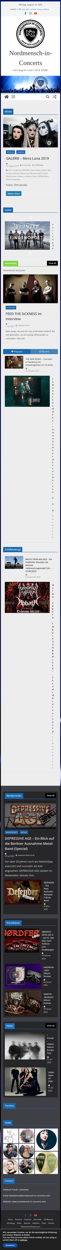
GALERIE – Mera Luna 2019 (27, 158)
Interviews (11, 308)
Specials (24, 832)
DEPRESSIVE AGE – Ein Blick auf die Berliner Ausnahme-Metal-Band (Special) (29, 843)
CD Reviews (48, 1219)
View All (52, 263)
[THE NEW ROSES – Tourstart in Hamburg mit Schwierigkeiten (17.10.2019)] (14, 362)
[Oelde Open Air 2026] (25, 1081)
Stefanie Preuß (23, 325)
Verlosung (11, 1223)
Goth (32, 170)
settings (23, 1240)
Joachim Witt (46, 170)
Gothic (37, 170)
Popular (18, 351)
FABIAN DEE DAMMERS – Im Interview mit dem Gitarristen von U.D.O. (53, 443)
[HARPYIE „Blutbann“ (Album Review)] (23, 1003)
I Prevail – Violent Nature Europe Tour (50, 1044)
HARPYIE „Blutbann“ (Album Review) (49, 998)
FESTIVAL (26, 170)
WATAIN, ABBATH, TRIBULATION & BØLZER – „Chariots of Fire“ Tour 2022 (53, 656)
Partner (51, 1223)
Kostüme (9, 173)
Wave (46, 176)
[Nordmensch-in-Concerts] (6, 96)
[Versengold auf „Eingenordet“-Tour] (27, 237)
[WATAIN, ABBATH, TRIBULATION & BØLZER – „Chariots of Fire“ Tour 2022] (27, 676)
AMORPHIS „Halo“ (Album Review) (49, 972)
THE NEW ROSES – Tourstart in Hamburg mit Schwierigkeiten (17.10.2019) (39, 362)
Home (10, 1219)
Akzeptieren (10, 1245)
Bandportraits (11, 832)
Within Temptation (13, 179)
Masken (17, 173)
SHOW (40, 176)
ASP (9, 170)
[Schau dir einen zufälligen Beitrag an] (54, 96)
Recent (45, 351)
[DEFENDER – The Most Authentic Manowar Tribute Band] (23, 896)
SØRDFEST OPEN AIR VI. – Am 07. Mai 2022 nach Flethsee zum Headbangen (48, 940)
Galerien (20, 152)
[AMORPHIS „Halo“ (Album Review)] (23, 976)
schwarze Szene (30, 176)
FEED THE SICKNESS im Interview (24, 316)
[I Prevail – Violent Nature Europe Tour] (25, 1049)
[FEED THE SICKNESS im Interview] (30, 288)
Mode (45, 173)
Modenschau (11, 176)
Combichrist (17, 170)
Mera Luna (25, 173)
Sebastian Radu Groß (26, 855)
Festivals (10, 152)
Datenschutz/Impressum (30, 1226)
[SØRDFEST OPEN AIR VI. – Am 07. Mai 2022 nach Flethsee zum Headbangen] (22, 945)
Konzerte (18, 1219)
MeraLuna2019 (36, 173)
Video (19, 1223)
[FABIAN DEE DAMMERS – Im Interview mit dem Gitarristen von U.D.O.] (27, 391)
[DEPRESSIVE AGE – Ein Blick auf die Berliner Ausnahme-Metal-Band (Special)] (30, 815)
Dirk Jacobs (26, 165)
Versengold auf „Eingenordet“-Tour (33, 9)
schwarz (20, 176)
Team (44, 1223)
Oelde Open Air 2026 (51, 1077)
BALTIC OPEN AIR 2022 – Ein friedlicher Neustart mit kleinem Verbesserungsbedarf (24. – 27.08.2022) (39, 565)
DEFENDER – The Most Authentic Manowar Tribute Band (49, 891)
